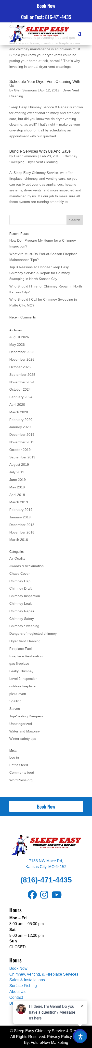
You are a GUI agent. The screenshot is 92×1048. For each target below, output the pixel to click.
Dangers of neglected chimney (33, 633)
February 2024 (20, 397)
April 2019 (17, 495)
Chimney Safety (21, 619)
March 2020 (18, 412)
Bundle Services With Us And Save (40, 151)
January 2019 (20, 517)
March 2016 (18, 540)
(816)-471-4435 (46, 880)
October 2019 (20, 450)
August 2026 (19, 337)
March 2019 (18, 502)
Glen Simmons (25, 90)
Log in (14, 757)
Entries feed (18, 765)
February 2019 (20, 510)
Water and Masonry (24, 731)
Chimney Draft (20, 588)
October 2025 (20, 367)
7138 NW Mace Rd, (46, 861)
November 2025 (21, 359)
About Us (17, 991)
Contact (16, 997)
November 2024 (21, 382)
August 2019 (19, 464)
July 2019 (16, 472)
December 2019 (21, 434)
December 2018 (21, 525)
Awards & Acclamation (26, 566)
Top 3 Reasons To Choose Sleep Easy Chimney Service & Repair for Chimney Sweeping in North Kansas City (39, 273)
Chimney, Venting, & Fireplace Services (43, 974)
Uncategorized (20, 724)
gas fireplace (19, 663)
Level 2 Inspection (23, 679)
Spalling (15, 701)
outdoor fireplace (22, 686)
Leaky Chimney (21, 671)
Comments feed (21, 772)
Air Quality (17, 558)
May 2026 (17, 344)
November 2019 (21, 442)
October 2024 (20, 389)
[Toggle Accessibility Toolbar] (80, 1036)
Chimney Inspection (24, 596)
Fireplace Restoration (26, 656)
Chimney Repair (21, 611)
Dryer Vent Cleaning (42, 162)
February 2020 (20, 420)
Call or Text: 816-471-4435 (46, 16)
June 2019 (17, 480)
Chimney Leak (20, 603)
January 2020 (20, 427)
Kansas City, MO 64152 (46, 867)
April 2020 (17, 404)
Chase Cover (19, 573)
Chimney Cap (19, 581)
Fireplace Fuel (20, 649)
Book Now (46, 5)
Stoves (14, 709)
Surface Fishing (23, 986)
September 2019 (22, 457)
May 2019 (17, 487)
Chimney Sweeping (24, 626)
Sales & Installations (27, 980)
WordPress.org (21, 780)
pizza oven (17, 694)
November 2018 (21, 532)
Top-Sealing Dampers (26, 716)
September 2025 (22, 374)
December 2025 (21, 352)
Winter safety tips (22, 739)
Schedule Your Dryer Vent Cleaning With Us (44, 83)
